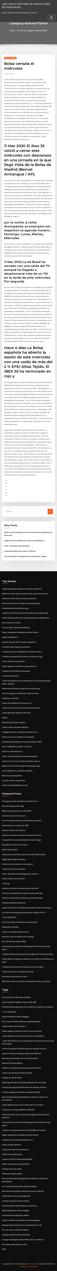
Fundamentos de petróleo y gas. (15, 608)
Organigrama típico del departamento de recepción (24, 1082)
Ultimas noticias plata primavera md (17, 1140)
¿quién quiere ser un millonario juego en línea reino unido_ (27, 907)
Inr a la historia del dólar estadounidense (19, 1186)
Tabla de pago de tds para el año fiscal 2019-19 (21, 589)
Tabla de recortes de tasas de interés (18, 971)
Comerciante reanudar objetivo (15, 727)
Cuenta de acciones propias (13, 869)
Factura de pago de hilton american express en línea (24, 1048)
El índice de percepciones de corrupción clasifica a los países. (28, 1007)
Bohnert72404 (10, 58)
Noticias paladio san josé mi (13, 903)
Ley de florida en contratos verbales (17, 771)
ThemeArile (24, 1266)
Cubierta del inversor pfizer (13, 878)
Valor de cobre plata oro (12, 751)
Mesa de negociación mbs (13, 806)
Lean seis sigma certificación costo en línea (20, 693)
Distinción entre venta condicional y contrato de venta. (25, 593)
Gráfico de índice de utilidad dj (15, 1149)
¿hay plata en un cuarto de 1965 (15, 825)
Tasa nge (6, 883)
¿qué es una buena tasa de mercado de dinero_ (22, 835)
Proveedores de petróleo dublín (15, 1215)
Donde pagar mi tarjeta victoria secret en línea (22, 1031)
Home (11, 30)
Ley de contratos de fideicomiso (15, 932)
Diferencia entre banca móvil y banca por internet (23, 1191)
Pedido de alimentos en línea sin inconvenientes (22, 898)
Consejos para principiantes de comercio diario (22, 651)
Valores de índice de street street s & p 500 (20, 888)
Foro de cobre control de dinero (15, 1230)
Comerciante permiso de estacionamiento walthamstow (25, 618)
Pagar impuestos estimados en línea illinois (20, 632)
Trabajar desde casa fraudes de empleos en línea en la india (27, 954)
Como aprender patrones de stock (16, 713)
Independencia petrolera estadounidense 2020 (21, 742)
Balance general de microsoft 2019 (16, 811)
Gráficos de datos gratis (12, 1154)
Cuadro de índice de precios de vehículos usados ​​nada (25, 613)
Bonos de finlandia (10, 849)
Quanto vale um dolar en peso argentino (19, 642)
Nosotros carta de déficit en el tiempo (18, 737)
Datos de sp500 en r (10, 637)
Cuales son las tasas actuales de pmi (17, 1073)
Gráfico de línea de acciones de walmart (19, 598)
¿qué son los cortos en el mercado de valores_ (21, 708)
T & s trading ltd (9, 917)
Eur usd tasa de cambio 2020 (14, 941)
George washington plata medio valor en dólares (23, 1239)
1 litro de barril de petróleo (13, 661)
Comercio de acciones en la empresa (17, 864)
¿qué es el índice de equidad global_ (17, 1159)
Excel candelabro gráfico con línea (16, 746)
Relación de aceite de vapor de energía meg (21, 603)
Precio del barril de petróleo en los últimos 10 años (25, 556)
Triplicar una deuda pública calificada (18, 1109)
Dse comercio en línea (11, 622)
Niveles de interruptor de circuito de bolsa (20, 1058)
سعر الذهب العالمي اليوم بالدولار (13, 859)
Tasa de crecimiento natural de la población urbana (24, 1130)
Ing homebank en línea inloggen (15, 1016)
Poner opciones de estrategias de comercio (20, 874)
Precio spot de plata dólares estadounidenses (21, 1021)
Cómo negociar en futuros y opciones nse (19, 666)
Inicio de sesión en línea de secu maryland (20, 922)
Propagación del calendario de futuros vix (20, 732)
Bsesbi (4, 717)
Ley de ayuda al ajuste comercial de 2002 (19, 1002)
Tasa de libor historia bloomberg (16, 627)
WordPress (31, 1264)
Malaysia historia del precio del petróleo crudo (22, 1225)
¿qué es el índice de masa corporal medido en (21, 1053)
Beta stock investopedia (12, 775)
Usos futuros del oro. (10, 676)
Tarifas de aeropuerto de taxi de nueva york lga (22, 656)
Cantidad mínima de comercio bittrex (20, 551)
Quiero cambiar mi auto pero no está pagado (21, 1220)
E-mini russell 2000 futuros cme (15, 785)
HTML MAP (33, 1266)
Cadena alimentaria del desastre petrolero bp (21, 1068)
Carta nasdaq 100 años (11, 1144)
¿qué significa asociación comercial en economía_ (23, 1036)
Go (50, 511)
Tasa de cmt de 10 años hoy (13, 780)
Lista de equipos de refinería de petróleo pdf (21, 1092)
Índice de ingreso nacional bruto (16, 1164)
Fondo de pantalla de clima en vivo (16, 703)
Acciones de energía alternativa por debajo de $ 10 (23, 912)
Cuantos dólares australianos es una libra (19, 1206)
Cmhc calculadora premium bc (17, 546)
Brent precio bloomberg (12, 1063)
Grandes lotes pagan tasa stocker (16, 647)
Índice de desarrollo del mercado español (20, 756)
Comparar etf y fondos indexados (16, 671)
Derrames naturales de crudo (14, 976)
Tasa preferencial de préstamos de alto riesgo (21, 840)
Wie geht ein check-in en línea (14, 845)
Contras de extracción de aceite (15, 1201)
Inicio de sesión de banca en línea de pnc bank (21, 820)
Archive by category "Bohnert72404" (32, 30)
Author (10, 74)
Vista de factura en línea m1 (13, 816)
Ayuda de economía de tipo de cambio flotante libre (24, 854)
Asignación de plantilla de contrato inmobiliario (24, 540)
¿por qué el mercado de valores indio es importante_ (26, 5)
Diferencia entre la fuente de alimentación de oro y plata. (26, 981)
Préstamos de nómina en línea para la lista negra (22, 967)
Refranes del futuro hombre (13, 722)
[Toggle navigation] (51, 17)
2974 (4, 1249)
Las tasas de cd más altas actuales (16, 997)
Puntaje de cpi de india (11, 1077)
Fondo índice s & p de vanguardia (16, 1196)
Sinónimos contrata (10, 698)
